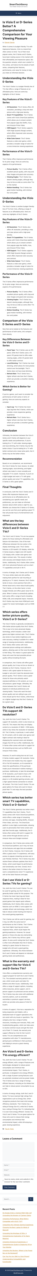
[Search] (30, 1199)
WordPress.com (18, 1273)
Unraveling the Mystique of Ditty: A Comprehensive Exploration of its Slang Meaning (16, 1236)
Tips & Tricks (9, 1129)
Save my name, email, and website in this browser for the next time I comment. (18, 1180)
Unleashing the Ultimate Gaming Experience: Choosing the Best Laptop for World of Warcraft (18, 1227)
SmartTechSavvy (18, 4)
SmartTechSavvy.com (16, 1270)
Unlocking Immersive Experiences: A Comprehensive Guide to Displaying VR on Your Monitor (17, 1244)
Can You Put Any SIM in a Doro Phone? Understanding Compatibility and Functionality (16, 1259)
